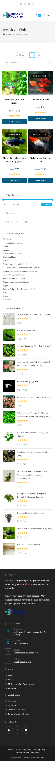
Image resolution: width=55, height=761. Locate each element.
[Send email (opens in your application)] (33, 4)
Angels (6, 285)
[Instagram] (17, 222)
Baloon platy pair (41, 100)
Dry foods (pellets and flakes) (15, 264)
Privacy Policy (26, 749)
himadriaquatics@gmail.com (25, 653)
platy (5, 292)
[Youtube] (26, 222)
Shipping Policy (39, 749)
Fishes (5, 246)
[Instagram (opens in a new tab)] (25, 4)
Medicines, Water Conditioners (21, 684)
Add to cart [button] (14, 122)
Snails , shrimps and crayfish (14, 278)
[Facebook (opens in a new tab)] (21, 4)
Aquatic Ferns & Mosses (13, 253)
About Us (12, 701)
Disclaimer (35, 752)
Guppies (6, 250)
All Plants (7, 239)
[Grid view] (32, 55)
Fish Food (12, 688)
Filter (46, 204)
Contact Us (12, 705)
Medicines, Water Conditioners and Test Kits (21, 267)
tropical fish (23, 34)
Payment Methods (22, 752)
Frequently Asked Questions (19, 714)
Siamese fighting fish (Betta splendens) (19, 289)
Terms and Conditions (17, 710)
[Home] (4, 34)
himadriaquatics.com (22, 662)
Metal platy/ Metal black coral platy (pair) (14, 160)
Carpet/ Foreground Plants (13, 275)
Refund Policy (13, 749)
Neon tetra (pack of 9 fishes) (14, 101)
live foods (7, 300)
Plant (10, 675)
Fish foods (7, 260)
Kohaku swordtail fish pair (40, 160)
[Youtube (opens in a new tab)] (29, 4)
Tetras (5, 296)
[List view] (38, 55)
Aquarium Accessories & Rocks (16, 282)
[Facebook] (7, 222)
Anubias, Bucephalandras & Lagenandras (20, 271)
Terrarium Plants (9, 257)
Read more (41, 119)
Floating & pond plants (12, 243)
